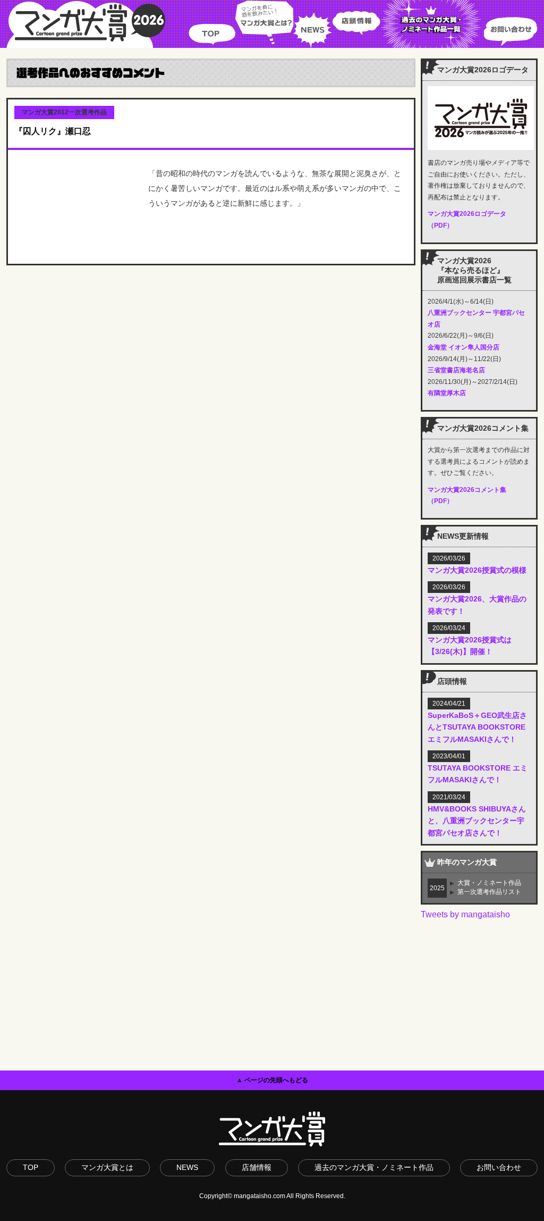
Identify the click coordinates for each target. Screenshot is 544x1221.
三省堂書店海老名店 (456, 370)
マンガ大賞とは (107, 1167)
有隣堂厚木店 (447, 393)
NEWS (312, 24)
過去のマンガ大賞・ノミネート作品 (374, 1167)
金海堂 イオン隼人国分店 (463, 347)
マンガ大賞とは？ (264, 24)
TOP (212, 24)
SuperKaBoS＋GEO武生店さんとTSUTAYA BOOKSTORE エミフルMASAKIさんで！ (477, 727)
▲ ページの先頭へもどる (272, 1080)
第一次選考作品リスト (489, 892)
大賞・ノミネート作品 (489, 883)
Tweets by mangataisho (465, 914)
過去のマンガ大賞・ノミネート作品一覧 (432, 24)
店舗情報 (256, 1167)
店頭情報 (356, 24)
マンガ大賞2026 (86, 24)
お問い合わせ (510, 24)
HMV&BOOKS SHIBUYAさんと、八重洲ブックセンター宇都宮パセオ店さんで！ (477, 821)
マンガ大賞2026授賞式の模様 (477, 570)
